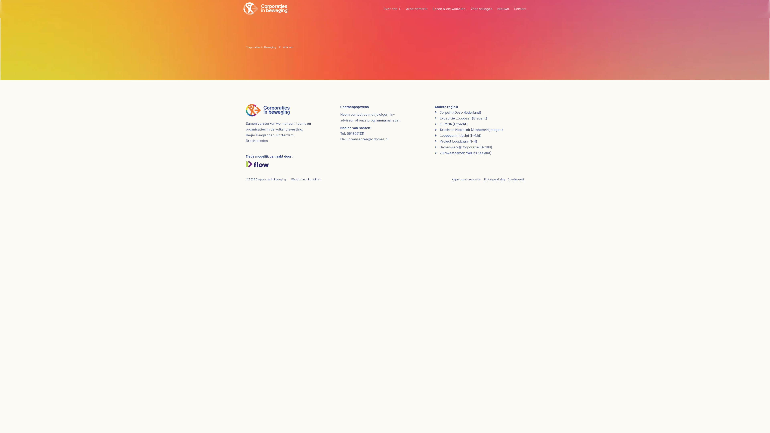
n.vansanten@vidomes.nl (368, 139)
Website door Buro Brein (306, 179)
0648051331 (355, 133)
